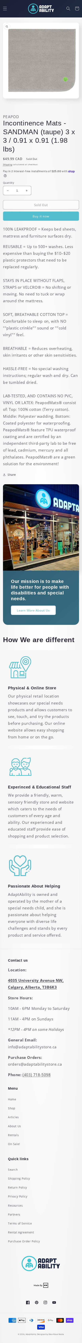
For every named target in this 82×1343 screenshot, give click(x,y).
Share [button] (12, 475)
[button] (5, 8)
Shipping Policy (19, 1178)
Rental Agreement (21, 1232)
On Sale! (14, 1144)
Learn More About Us (33, 610)
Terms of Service (20, 1223)
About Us (14, 1126)
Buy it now (41, 216)
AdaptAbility (31, 1334)
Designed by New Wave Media (50, 1334)
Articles (13, 1117)
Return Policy (17, 1187)
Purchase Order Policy (24, 1241)
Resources (15, 1205)
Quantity (8, 182)
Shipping (7, 164)
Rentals (13, 1135)
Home (12, 1099)
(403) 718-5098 (36, 1074)
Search (13, 1169)
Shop (11, 1108)
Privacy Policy (17, 1196)
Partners (14, 1214)
